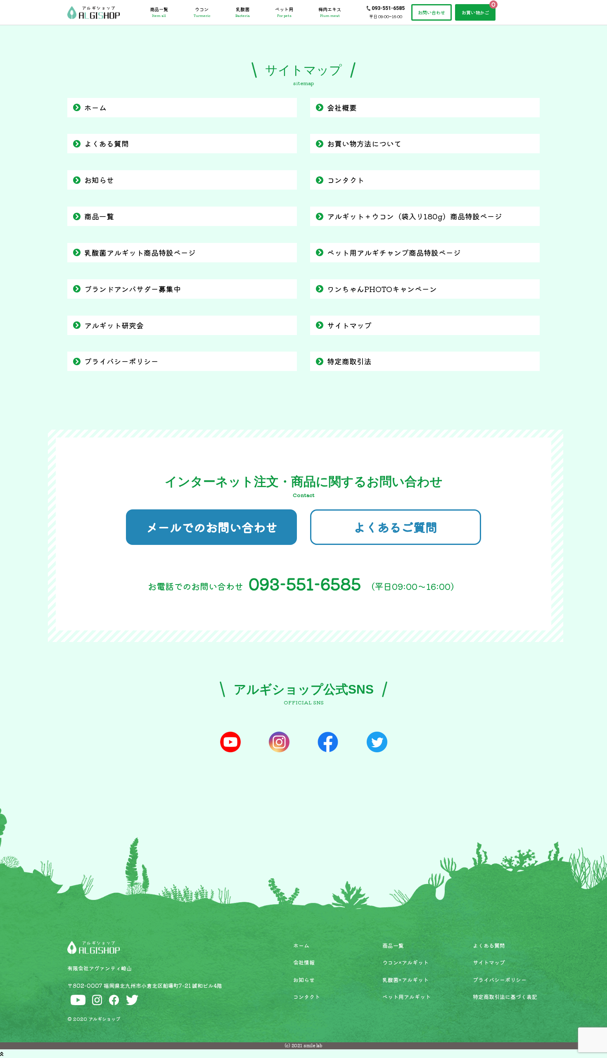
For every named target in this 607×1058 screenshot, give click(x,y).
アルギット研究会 (114, 325)
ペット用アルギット (406, 997)
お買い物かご (475, 12)
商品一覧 (159, 12)
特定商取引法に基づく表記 (505, 997)
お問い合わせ (431, 12)
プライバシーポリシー (121, 361)
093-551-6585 (388, 8)
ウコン (202, 12)
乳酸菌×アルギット (405, 980)
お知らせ (99, 179)
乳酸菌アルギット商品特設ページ (140, 252)
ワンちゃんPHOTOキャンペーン (382, 288)
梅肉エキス (329, 12)
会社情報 (304, 962)
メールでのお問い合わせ (211, 526)
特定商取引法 (349, 361)
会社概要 (342, 107)
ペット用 (284, 12)
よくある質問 (106, 143)
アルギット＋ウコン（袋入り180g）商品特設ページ (414, 216)
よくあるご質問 (395, 526)
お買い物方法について (364, 143)
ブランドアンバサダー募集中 (132, 288)
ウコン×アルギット (405, 962)
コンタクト (345, 179)
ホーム (95, 107)
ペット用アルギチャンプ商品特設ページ (394, 252)
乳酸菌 (242, 12)
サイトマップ (349, 325)
